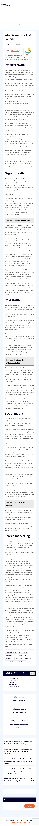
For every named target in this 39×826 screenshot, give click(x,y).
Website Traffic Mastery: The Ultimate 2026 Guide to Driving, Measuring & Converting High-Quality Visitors (18, 771)
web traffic (19, 658)
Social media (13, 684)
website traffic (15, 50)
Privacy (19, 822)
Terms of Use (26, 822)
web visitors (28, 658)
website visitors (20, 662)
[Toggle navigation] (19, 25)
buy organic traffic (11, 652)
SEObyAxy (8, 45)
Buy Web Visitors (10, 655)
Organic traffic (13, 680)
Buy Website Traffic (23, 655)
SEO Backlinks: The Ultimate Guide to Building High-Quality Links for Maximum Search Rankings (18, 751)
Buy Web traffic (22, 652)
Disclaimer (12, 822)
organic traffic (10, 658)
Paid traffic (12, 682)
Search (7, 800)
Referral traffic (13, 678)
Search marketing (14, 686)
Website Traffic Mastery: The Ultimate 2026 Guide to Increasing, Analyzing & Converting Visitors (18, 761)
